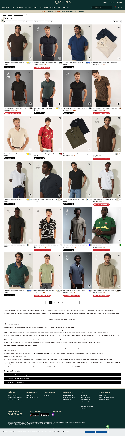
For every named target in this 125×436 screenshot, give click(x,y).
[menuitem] (5, 7)
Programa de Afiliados (104, 399)
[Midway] (119, 2)
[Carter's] (104, 2)
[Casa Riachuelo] (112, 2)
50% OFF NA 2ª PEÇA (10, 67)
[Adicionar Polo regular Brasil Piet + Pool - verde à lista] (119, 209)
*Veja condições (79, 11)
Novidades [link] (5, 7)
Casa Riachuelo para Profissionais (106, 397)
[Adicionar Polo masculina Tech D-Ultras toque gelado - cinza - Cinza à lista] (89, 209)
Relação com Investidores (32, 397)
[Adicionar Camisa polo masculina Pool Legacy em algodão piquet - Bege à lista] (30, 118)
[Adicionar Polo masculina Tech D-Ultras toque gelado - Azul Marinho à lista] (59, 27)
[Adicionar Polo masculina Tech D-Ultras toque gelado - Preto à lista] (89, 72)
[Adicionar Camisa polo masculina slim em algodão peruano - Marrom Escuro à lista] (119, 118)
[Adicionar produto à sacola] (30, 58)
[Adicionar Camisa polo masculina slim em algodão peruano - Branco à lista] (119, 163)
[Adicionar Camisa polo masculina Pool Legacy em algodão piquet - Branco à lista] (30, 163)
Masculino (10, 15)
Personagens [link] (65, 7)
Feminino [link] (19, 7)
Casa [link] (58, 7)
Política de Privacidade (63, 431)
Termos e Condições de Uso (87, 406)
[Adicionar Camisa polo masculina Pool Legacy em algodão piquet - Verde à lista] (59, 72)
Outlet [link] (13, 7)
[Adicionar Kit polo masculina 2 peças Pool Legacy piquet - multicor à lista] (119, 27)
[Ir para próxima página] (78, 302)
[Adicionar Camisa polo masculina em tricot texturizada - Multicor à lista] (59, 209)
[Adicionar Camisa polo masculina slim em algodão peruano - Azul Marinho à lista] (59, 163)
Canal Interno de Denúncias (87, 404)
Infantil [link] (35, 7)
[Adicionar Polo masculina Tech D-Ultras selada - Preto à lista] (30, 72)
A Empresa (28, 395)
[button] (114, 432)
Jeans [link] (40, 7)
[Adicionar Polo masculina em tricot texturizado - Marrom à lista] (119, 72)
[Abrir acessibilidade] (2, 20)
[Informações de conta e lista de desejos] (118, 7)
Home (4, 15)
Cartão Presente (102, 395)
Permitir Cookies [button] (90, 432)
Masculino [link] (28, 7)
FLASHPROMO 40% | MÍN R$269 (42, 67)
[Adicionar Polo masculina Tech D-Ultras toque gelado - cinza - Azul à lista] (89, 255)
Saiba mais (46, 395)
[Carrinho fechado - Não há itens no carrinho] (121, 7)
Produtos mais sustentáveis (68, 397)
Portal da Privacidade (85, 399)
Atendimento (84, 395)
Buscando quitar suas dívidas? (15, 402)
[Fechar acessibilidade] (4, 18)
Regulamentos (84, 408)
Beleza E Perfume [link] (49, 7)
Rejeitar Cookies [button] (101, 432)
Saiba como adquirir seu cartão (15, 397)
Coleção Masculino (18, 15)
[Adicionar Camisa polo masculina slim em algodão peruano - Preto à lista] (30, 209)
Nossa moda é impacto (67, 395)
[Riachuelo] (62, 2)
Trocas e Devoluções (85, 397)
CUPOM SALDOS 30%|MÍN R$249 (12, 113)
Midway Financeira (12, 395)
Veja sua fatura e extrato (13, 399)
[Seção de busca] (101, 7)
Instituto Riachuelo (66, 399)
